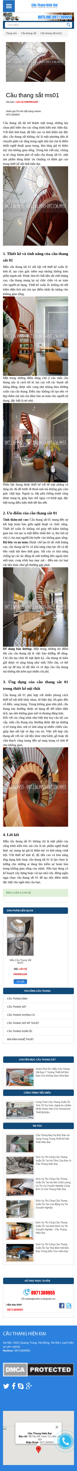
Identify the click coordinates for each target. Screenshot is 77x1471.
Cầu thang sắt (16, 1006)
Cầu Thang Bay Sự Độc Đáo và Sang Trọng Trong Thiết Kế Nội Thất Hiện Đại (52, 1138)
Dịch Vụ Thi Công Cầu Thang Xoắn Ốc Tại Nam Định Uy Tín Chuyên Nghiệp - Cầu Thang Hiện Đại (52, 1227)
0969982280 (31, 102)
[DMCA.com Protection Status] (38, 1369)
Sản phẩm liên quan (20, 910)
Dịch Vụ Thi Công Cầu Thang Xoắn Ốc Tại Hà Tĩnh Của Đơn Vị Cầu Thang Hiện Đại (53, 1160)
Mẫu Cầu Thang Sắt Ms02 (20, 961)
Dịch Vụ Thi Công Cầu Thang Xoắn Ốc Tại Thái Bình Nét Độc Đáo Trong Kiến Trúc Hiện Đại (52, 1248)
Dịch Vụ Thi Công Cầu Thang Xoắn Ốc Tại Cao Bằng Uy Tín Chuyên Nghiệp (52, 1204)
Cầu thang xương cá (21, 1015)
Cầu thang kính (17, 998)
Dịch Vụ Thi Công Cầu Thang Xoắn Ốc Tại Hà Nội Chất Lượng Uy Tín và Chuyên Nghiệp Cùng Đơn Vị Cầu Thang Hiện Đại (53, 1184)
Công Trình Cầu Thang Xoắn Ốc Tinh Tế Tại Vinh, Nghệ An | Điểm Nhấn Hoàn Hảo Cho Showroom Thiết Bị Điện (53, 1107)
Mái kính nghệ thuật (20, 1039)
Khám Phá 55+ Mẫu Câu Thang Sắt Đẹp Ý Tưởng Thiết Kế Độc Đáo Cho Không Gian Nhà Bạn (53, 1072)
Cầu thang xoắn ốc (20, 1031)
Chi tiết (20, 981)
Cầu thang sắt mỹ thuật (23, 1023)
